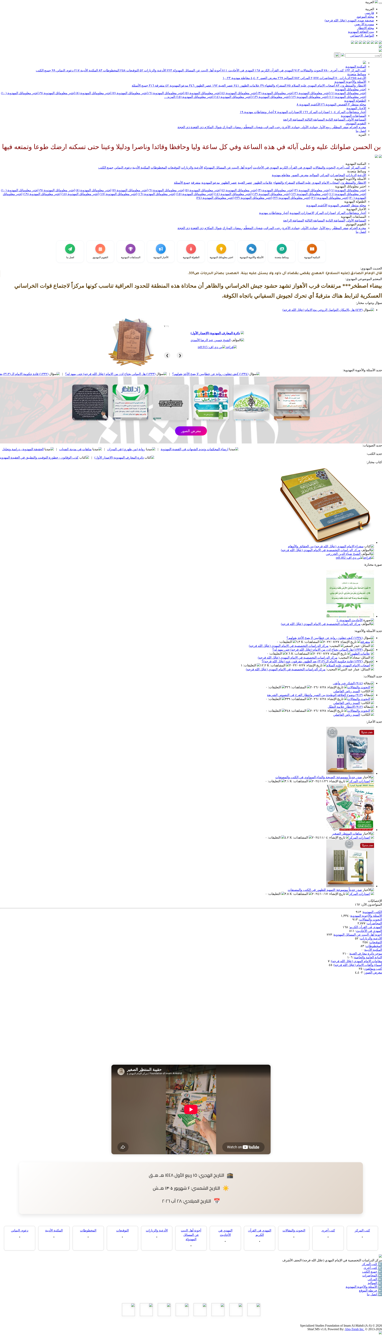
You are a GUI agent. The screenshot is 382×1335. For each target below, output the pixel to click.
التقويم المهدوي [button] (356, 224)
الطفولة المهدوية (355, 100)
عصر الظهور (200, 85)
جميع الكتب (43, 70)
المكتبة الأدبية (86, 70)
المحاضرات (322, 78)
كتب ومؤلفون (373, 968)
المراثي (302, 78)
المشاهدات (312, 642)
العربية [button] (370, 2)
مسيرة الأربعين (364, 24)
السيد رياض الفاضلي (346, 691)
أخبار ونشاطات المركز (348, 112)
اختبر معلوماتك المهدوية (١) (348, 93)
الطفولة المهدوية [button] (355, 201)
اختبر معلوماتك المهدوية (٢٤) (215, 197)
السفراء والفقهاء (273, 85)
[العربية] (376, 156)
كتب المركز (355, 70)
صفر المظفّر (340, 127)
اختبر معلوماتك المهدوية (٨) (93, 93)
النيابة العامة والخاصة (368, 957)
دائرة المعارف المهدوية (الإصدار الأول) (215, 333)
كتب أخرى (334, 70)
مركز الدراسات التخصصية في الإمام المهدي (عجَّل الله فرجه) (321, 550)
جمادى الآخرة (291, 127)
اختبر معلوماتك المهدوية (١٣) (270, 97)
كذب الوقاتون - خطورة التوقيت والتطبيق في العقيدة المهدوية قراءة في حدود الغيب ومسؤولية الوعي (92, 457)
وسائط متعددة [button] (356, 171)
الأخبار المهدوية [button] (356, 209)
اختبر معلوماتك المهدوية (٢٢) (291, 197)
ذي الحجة (183, 127)
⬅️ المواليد (375, 1283)
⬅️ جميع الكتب (372, 1271)
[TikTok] (356, 42)
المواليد (285, 78)
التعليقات (286, 642)
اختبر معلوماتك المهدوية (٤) (238, 93)
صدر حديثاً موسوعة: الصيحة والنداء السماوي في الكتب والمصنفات (318, 777)
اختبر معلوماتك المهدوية (350, 89)
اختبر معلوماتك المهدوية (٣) (275, 93)
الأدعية (358, 78)
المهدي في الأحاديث (238, 70)
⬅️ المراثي (375, 1279)
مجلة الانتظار (365, 28)
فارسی (369, 13)
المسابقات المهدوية (353, 115)
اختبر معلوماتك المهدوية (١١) (347, 97)
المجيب (335, 645)
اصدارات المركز (316, 112)
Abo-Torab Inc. (354, 1329)
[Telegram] (376, 42)
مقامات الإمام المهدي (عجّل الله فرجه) (356, 961)
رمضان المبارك (232, 127)
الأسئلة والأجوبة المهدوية (350, 81)
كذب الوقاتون (57, 449)
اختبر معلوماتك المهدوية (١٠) (19, 93)
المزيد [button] (362, 134)
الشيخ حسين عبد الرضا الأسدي (210, 340)
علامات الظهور (246, 85)
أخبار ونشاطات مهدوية (257, 112)
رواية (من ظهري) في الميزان (206, 449)
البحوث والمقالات (308, 70)
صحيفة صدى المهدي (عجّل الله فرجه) (349, 20)
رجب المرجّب (272, 127)
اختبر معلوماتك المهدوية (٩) (56, 93)
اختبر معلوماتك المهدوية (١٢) (309, 97)
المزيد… (169, 97)
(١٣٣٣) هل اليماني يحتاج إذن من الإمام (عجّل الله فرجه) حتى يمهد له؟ (190, 374)
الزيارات (342, 78)
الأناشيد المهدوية (308, 104)
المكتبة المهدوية (355, 66)
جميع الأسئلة (140, 85)
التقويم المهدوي (356, 123)
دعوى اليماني (62, 70)
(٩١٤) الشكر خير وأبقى (348, 683)
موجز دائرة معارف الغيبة (366, 953)
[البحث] (337, 55)
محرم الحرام (357, 127)
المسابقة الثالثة (314, 119)
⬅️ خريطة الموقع (370, 1290)
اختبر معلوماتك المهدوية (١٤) (232, 97)
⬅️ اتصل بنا (374, 1294)
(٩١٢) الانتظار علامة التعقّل (345, 706)
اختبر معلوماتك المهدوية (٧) (129, 93)
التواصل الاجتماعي (362, 35)
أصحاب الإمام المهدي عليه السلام (311, 85)
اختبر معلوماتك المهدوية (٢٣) (253, 197)
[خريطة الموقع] (352, 42)
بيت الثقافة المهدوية (361, 31)
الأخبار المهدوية (356, 108)
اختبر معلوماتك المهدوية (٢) (311, 93)
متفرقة (157, 85)
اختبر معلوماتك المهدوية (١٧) (118, 194)
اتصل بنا (361, 131)
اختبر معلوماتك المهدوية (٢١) (329, 197)
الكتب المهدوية (372, 912)
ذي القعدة (197, 127)
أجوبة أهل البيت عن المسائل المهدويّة (194, 70)
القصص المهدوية (334, 104)
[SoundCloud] (360, 42)
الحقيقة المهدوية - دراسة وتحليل (102, 449)
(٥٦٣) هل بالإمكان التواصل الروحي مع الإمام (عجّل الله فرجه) (323, 310)
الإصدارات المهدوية (288, 112)
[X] (372, 42)
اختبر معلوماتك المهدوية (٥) (202, 93)
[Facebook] (380, 42)
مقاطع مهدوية (236, 78)
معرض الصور (264, 78)
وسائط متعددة (356, 74)
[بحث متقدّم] (342, 55)
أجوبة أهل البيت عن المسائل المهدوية (358, 934)
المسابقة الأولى (355, 119)
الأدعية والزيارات (153, 70)
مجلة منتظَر (357, 104)
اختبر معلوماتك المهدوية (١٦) (156, 194)
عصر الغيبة (222, 85)
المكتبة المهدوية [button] (355, 163)
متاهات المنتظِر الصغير (347, 833)
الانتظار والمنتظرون (351, 85)
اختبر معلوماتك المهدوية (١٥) (194, 97)
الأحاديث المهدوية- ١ (349, 620)
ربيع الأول (324, 127)
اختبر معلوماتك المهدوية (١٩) (41, 194)
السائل (365, 645)
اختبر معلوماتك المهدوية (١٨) (80, 194)
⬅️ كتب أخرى (372, 1268)
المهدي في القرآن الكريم (274, 70)
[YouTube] (364, 42)
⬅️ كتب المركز (372, 1264)
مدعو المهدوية (176, 85)
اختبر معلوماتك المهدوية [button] (350, 186)
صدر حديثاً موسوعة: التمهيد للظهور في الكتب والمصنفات (325, 890)
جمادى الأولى (309, 127)
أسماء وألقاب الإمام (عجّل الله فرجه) (358, 965)
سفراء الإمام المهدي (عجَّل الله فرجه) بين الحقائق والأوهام (325, 546)
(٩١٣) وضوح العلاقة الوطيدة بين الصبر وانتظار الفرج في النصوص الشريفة (315, 695)
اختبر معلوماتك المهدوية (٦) (166, 93)
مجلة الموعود (365, 16)
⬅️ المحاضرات (372, 1275)
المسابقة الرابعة (293, 119)
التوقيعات (129, 70)
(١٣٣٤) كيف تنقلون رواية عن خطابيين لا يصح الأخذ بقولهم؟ (290, 374)
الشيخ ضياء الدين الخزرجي (343, 554)
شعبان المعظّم (253, 127)
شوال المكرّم (213, 127)
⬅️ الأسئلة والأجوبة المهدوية (364, 1286)
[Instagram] (368, 42)
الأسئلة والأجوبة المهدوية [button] (350, 179)
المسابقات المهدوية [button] (353, 216)
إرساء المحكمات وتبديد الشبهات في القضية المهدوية (274, 449)
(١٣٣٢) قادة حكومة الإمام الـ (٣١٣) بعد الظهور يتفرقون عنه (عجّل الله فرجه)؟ (77, 374)
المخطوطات (109, 70)
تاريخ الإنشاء (349, 642)
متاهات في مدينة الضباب (155, 449)
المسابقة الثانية (335, 119)
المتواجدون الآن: (371, 904)
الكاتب (366, 691)
